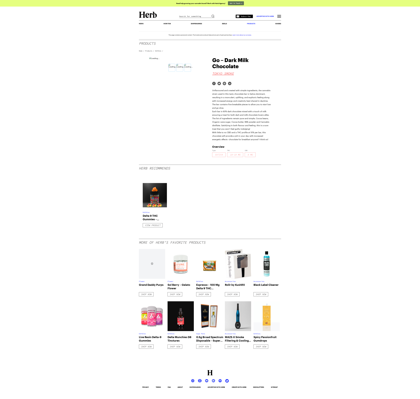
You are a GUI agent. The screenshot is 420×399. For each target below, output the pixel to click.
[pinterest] (224, 84)
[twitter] (219, 84)
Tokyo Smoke (223, 73)
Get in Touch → (236, 3)
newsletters (258, 387)
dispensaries (195, 387)
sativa (219, 154)
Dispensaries (196, 24)
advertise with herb (265, 16)
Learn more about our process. (242, 35)
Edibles (146, 212)
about (180, 387)
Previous (148, 65)
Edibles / (159, 51)
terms (158, 387)
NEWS (141, 24)
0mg (250, 154)
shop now (146, 294)
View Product (153, 225)
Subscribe (246, 16)
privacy (145, 387)
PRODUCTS (251, 24)
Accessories (230, 281)
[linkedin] (229, 84)
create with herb (239, 387)
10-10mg (235, 154)
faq (169, 387)
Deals (224, 24)
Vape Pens (200, 334)
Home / (141, 51)
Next (212, 65)
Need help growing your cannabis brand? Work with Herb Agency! (200, 3)
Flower (142, 281)
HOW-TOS (167, 24)
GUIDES (278, 24)
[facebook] (214, 84)
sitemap (274, 387)
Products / (149, 51)
